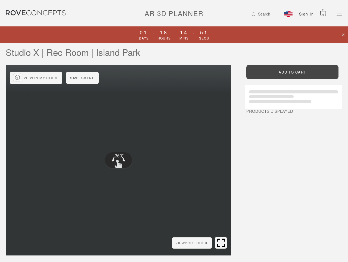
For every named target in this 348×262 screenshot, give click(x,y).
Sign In (306, 14)
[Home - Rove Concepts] (40, 13)
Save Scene (82, 77)
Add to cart (292, 72)
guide (192, 242)
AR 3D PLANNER (174, 13)
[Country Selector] (288, 14)
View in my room (41, 77)
